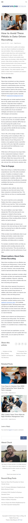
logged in (10, 430)
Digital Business (17, 43)
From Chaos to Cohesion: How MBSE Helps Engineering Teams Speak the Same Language (12, 388)
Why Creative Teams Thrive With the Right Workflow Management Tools (12, 415)
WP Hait (20, 520)
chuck (11, 43)
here (19, 474)
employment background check (15, 95)
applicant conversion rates (8, 302)
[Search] (23, 438)
